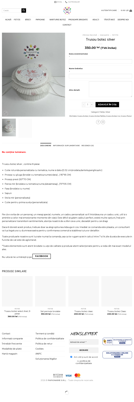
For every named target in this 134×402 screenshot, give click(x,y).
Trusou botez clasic (83, 311)
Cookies (39, 349)
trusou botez (82, 116)
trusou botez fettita (97, 116)
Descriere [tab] (45, 146)
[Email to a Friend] (103, 122)
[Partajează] (17, 386)
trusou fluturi (126, 116)
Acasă (8, 20)
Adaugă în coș (107, 104)
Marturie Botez (58, 20)
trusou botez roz (113, 116)
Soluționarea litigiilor (46, 359)
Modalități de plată (11, 349)
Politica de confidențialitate (49, 338)
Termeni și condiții (44, 333)
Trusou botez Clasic (116, 311)
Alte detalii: (74, 90)
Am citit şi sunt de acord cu (85, 360)
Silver (107, 112)
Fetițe (17, 20)
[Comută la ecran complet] (10, 386)
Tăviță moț (109, 20)
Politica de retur (43, 343)
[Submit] (23, 10)
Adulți (96, 20)
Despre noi (123, 20)
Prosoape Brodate (78, 20)
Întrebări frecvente (12, 343)
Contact (67, 25)
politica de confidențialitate (84, 362)
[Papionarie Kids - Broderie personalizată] (67, 10)
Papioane (40, 20)
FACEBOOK (41, 256)
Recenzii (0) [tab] (88, 146)
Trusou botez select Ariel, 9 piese (17, 312)
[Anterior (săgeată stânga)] (2, 397)
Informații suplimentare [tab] (66, 146)
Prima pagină (90, 35)
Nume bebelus (76, 68)
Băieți (28, 20)
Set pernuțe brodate (50, 311)
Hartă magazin (9, 354)
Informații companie (12, 338)
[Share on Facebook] (98, 122)
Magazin (104, 35)
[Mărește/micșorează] (2, 386)
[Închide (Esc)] (25, 386)
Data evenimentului (78, 54)
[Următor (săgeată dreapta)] (10, 397)
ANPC (38, 354)
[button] (109, 10)
